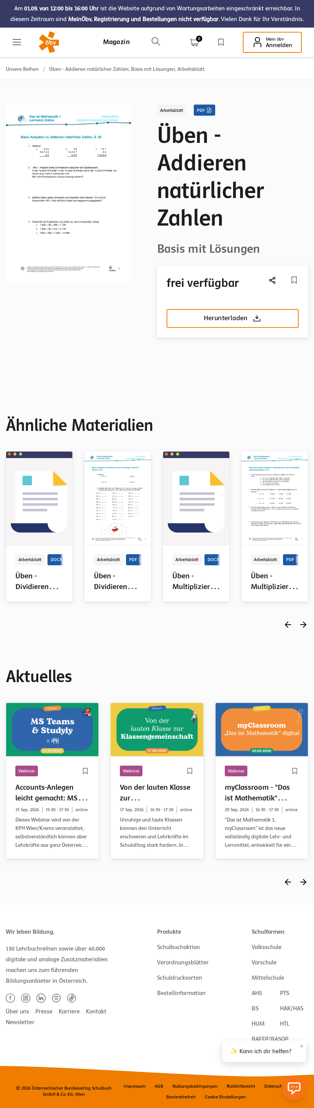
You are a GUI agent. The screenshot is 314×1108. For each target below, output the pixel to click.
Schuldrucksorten (179, 977)
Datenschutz (276, 1086)
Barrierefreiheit (181, 1097)
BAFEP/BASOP (270, 1039)
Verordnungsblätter (183, 962)
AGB (159, 1086)
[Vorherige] (288, 624)
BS (255, 1008)
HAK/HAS (291, 1008)
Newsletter (20, 1022)
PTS (284, 993)
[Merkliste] (221, 42)
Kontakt (96, 1011)
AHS (257, 993)
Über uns (17, 1011)
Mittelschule (268, 977)
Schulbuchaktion (178, 947)
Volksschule (266, 947)
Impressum (135, 1086)
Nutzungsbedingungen (195, 1086)
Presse (43, 1011)
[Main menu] (16, 42)
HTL (284, 1023)
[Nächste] (272, 280)
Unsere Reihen (22, 69)
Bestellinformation (181, 993)
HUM (258, 1023)
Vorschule (264, 962)
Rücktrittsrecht (241, 1086)
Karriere (69, 1011)
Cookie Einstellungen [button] (225, 1097)
